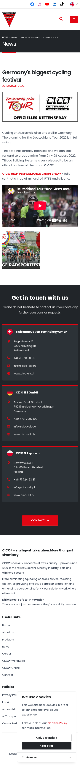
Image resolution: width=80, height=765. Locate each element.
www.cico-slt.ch (24, 373)
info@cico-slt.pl (24, 487)
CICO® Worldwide (13, 661)
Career (6, 653)
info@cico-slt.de (25, 426)
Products (8, 639)
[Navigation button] (74, 19)
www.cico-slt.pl (24, 495)
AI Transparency (12, 716)
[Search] (61, 19)
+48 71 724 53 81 (24, 479)
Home (5, 37)
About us (8, 632)
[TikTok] (62, 4)
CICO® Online (11, 668)
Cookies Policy (57, 723)
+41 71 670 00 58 (24, 358)
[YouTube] (47, 4)
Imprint (7, 702)
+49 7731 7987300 (25, 419)
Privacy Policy (11, 695)
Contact (38, 520)
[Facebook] (32, 4)
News (14, 37)
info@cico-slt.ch (25, 366)
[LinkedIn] (54, 4)
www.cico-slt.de (24, 434)
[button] (72, 4)
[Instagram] (39, 4)
